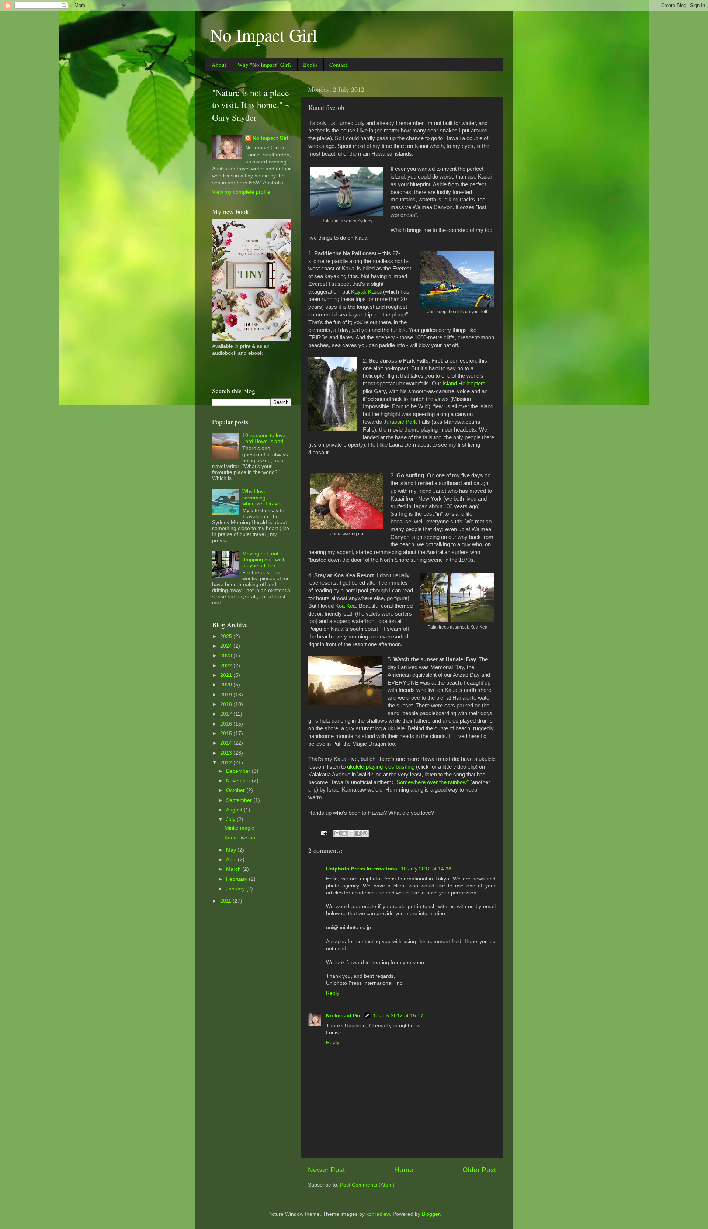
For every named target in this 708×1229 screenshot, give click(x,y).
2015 (226, 733)
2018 (226, 704)
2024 (226, 646)
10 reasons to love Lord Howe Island (263, 438)
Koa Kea (345, 606)
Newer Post (326, 1170)
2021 (226, 675)
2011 (226, 901)
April (232, 859)
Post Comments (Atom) (367, 1185)
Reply (332, 993)
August (235, 810)
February (237, 879)
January (236, 889)
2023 (226, 655)
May (231, 850)
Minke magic (239, 828)
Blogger (431, 1214)
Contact (338, 64)
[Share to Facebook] (358, 833)
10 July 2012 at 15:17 (398, 1015)
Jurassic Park (400, 422)
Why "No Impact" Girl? (264, 64)
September (239, 800)
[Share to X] (351, 833)
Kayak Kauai (366, 292)
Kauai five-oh (240, 838)
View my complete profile (241, 192)
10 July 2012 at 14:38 (426, 869)
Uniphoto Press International (362, 869)
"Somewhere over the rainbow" (432, 782)
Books (310, 64)
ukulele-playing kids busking (380, 767)
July (231, 819)
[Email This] (337, 833)
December (239, 771)
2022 (226, 665)
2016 (226, 724)
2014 (226, 743)
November (239, 780)
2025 (226, 636)
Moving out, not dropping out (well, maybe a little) (263, 559)
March (234, 869)
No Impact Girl (263, 34)
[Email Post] (323, 832)
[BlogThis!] (344, 833)
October (236, 790)
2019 (226, 694)
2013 (226, 753)
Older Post (479, 1170)
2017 (226, 714)
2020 (226, 685)
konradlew (378, 1214)
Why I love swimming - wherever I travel (261, 497)
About (219, 64)
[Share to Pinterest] (365, 833)
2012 (226, 762)
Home (403, 1170)
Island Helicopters (464, 384)
